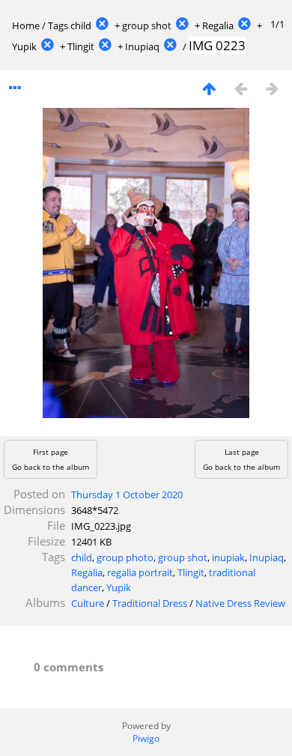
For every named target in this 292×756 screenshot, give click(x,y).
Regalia (218, 25)
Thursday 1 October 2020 (127, 494)
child (80, 25)
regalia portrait (140, 572)
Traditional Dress (149, 603)
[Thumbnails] (209, 88)
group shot (146, 25)
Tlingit (80, 46)
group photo (125, 557)
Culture (87, 603)
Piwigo (146, 738)
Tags (58, 25)
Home (26, 25)
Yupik (24, 46)
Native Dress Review (240, 603)
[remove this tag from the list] (101, 25)
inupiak (228, 557)
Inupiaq (142, 46)
